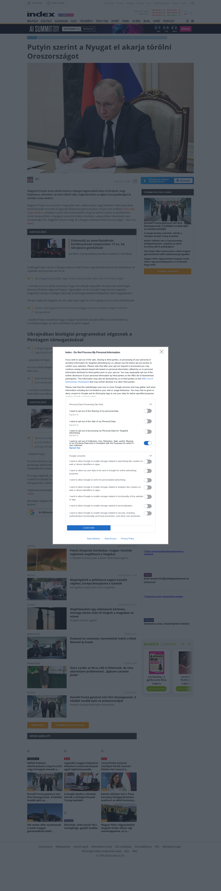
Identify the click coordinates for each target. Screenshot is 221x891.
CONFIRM (88, 528)
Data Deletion (93, 538)
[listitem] (110, 404)
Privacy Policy (127, 538)
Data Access (110, 538)
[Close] (162, 352)
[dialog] (110, 445)
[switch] (148, 411)
